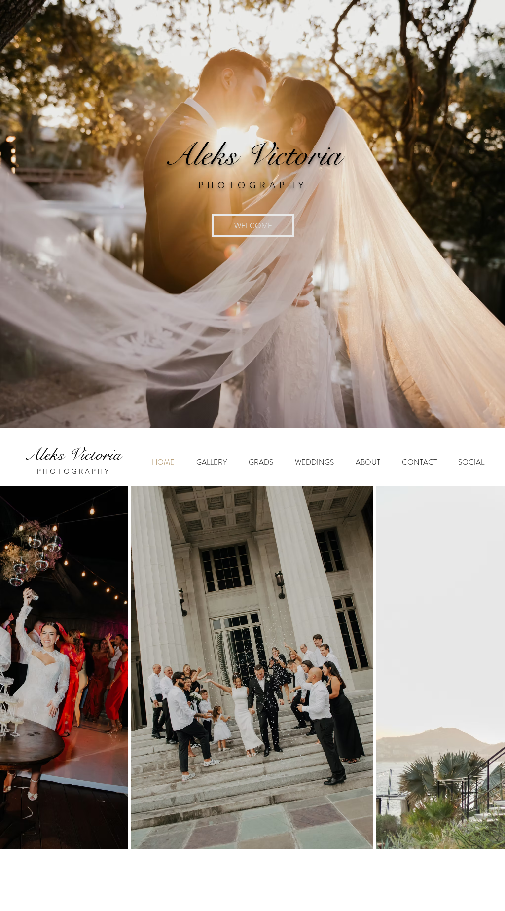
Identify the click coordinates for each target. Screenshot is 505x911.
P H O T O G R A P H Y (72, 471)
